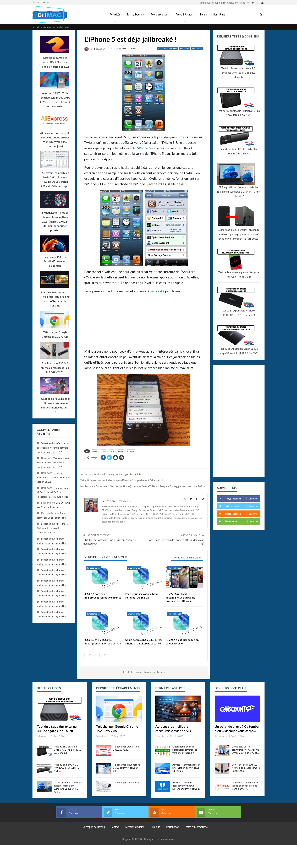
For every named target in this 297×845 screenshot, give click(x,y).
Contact (45, 2)
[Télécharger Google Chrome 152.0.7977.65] (119, 709)
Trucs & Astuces (185, 14)
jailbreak (130, 451)
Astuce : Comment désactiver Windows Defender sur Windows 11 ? (186, 787)
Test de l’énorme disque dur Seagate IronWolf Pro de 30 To (238, 274)
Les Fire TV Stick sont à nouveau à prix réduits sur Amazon (52, 528)
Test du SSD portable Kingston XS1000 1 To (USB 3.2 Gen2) (238, 312)
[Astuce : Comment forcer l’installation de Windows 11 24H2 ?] (162, 768)
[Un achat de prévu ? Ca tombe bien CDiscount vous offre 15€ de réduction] (237, 709)
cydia (112, 451)
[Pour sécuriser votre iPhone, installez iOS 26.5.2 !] (143, 577)
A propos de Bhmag (94, 827)
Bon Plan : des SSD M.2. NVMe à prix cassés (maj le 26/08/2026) (246, 767)
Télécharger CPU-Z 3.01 (126, 782)
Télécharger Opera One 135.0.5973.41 (126, 748)
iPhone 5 (144, 148)
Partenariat (172, 827)
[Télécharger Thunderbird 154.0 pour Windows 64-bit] (103, 768)
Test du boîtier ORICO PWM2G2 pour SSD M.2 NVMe (238, 151)
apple (94, 451)
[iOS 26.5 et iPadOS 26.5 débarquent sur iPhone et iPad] (103, 623)
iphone (120, 451)
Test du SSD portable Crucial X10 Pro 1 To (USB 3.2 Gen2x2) (238, 113)
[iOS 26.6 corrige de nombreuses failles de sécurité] (103, 577)
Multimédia (184, 48)
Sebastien (46, 443)
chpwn (181, 137)
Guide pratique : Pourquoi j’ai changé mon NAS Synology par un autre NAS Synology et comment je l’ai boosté (239, 234)
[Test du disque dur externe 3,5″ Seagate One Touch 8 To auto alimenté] (59, 709)
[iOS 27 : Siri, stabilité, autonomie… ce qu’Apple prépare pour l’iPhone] (184, 577)
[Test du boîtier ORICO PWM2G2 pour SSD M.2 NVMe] (44, 768)
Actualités (115, 14)
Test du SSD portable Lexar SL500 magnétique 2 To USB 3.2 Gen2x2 (238, 351)
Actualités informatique (167, 48)
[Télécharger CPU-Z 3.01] (103, 786)
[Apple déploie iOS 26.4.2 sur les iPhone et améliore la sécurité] (143, 623)
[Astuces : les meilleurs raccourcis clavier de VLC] (178, 709)
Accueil (35, 2)
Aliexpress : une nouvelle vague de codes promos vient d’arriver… (245, 785)
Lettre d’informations (196, 827)
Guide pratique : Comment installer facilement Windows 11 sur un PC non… (68, 787)
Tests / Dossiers (136, 14)
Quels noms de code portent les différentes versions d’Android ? (184, 749)
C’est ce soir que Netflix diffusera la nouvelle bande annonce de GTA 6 (53, 447)
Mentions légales (134, 827)
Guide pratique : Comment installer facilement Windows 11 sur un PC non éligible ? (238, 191)
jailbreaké (157, 291)
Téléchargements (160, 14)
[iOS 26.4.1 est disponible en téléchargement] (184, 623)
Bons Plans (219, 14)
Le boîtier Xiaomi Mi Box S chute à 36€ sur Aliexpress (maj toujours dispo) (53, 492)
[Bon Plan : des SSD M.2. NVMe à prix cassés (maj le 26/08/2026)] (222, 768)
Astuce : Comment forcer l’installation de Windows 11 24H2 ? (186, 767)
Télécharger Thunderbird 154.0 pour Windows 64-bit (126, 767)
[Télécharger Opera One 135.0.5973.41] (103, 750)
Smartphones (197, 48)
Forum (203, 14)
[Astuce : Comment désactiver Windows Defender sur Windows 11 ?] (162, 786)
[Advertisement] (143, 321)
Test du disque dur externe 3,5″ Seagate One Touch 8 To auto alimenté (238, 73)
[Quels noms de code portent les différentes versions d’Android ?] (162, 750)
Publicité (155, 827)
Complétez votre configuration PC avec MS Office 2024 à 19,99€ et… (245, 749)
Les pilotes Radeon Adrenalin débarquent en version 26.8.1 (53, 477)
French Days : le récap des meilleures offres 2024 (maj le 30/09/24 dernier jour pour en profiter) (55, 221)
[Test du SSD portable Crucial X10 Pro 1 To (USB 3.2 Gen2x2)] (44, 750)
